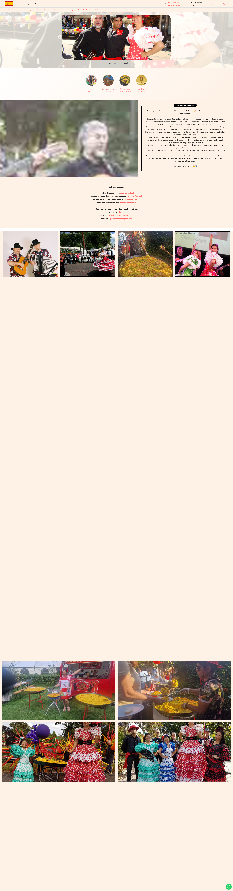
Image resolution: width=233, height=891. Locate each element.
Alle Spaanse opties (100, 10)
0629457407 (115, 215)
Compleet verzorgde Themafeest (30, 10)
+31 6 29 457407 (173, 3)
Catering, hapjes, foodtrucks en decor (125, 90)
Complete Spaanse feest (91, 90)
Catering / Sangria (69, 10)
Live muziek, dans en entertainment (108, 90)
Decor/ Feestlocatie (84, 10)
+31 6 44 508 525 (174, 5)
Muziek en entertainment (51, 10)
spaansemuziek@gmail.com (222, 4)
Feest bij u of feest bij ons (142, 90)
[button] (60, 37)
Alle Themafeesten (10, 10)
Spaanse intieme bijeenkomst (25, 3)
